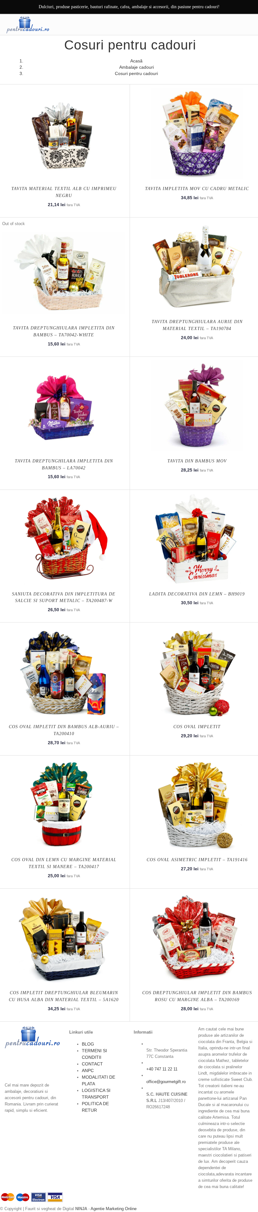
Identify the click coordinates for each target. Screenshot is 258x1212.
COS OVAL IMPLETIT (197, 726)
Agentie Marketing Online (114, 1208)
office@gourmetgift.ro (166, 1081)
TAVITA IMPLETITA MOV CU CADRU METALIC (197, 188)
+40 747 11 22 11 (161, 1069)
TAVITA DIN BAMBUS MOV (197, 461)
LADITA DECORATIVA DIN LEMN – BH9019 (197, 594)
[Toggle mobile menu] (248, 24)
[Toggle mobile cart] (235, 24)
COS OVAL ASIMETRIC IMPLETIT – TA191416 (197, 859)
